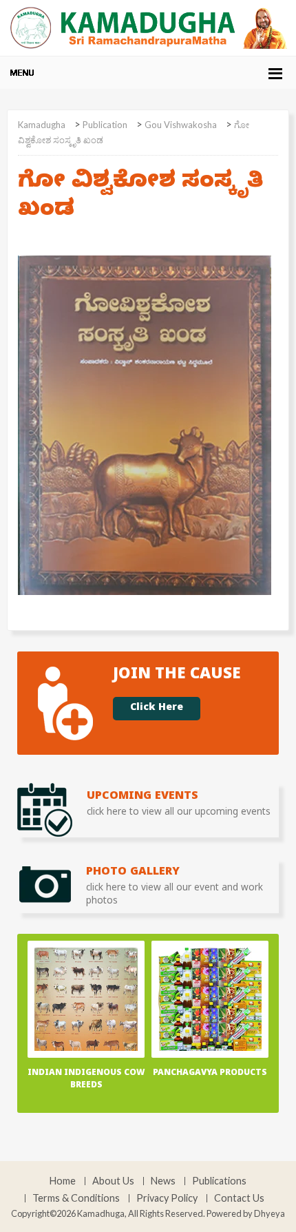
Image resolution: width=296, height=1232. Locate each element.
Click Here (156, 709)
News (163, 1181)
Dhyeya (269, 1213)
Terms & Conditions (76, 1198)
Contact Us (239, 1198)
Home (63, 1181)
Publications (219, 1181)
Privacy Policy (167, 1198)
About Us (113, 1181)
